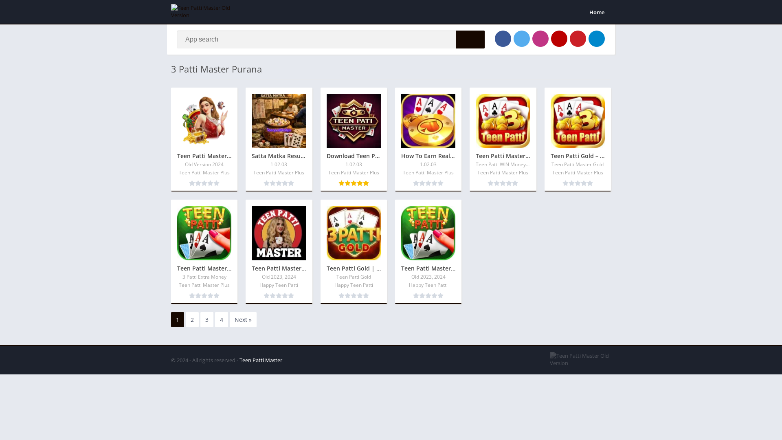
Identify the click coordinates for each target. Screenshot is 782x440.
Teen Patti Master (260, 360)
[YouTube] (559, 39)
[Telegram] (597, 39)
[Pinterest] (578, 39)
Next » (243, 319)
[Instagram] (540, 39)
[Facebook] (503, 39)
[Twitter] (522, 39)
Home (596, 12)
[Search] (470, 39)
